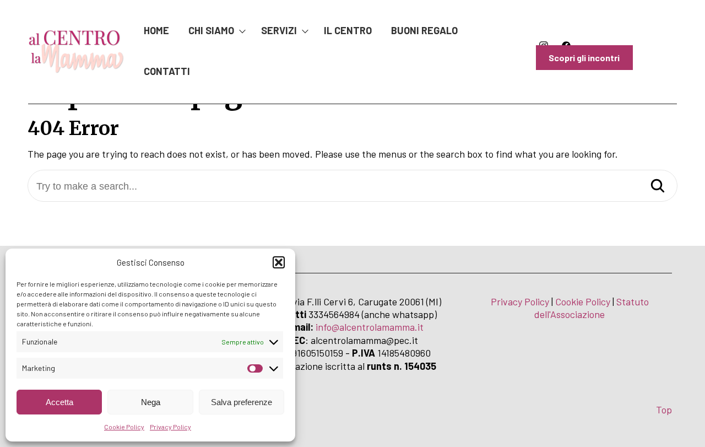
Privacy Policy (170, 426)
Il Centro (348, 30)
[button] (278, 262)
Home (156, 30)
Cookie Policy (124, 426)
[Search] (657, 186)
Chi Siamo (211, 30)
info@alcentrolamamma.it (370, 327)
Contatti (167, 71)
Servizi (279, 30)
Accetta (59, 402)
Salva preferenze (241, 402)
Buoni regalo (424, 30)
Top (664, 409)
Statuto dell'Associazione (591, 307)
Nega (150, 402)
